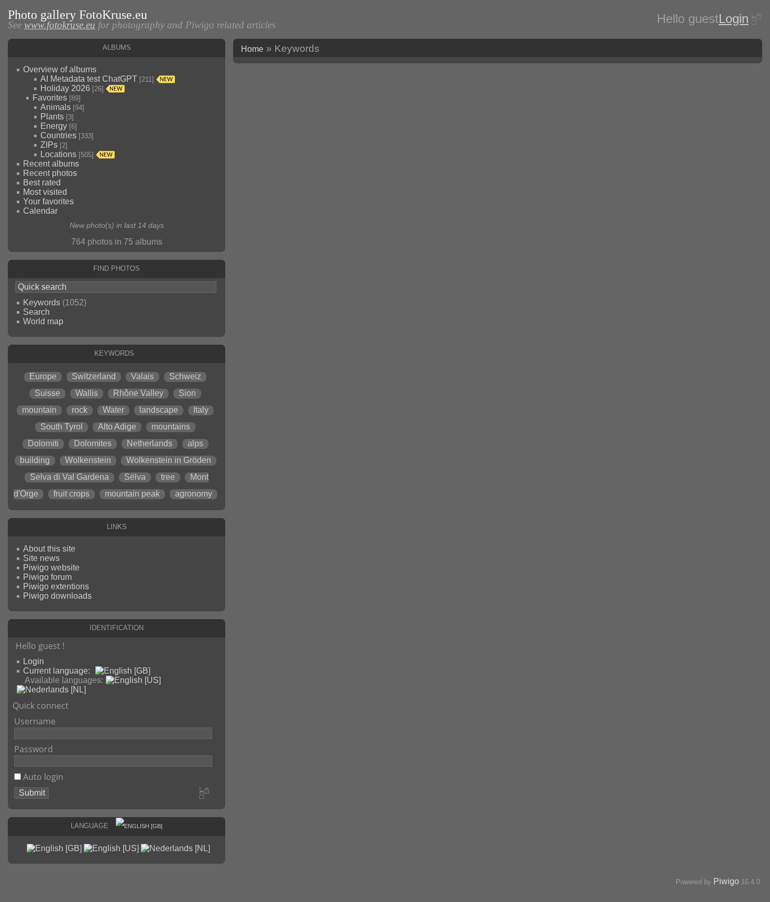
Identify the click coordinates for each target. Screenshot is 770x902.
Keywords (41, 302)
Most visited (45, 192)
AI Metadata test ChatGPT (88, 78)
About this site (49, 548)
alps (195, 443)
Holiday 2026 (65, 88)
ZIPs (49, 144)
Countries (58, 135)
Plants (52, 116)
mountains (170, 426)
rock (79, 409)
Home (252, 49)
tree (168, 476)
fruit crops (71, 493)
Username (35, 721)
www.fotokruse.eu (59, 24)
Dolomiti (43, 443)
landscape (158, 409)
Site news (41, 558)
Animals (55, 107)
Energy (53, 126)
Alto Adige (117, 426)
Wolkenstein (88, 460)
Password (33, 749)
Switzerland (94, 376)
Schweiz (185, 376)
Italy (200, 409)
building (35, 460)
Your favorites (48, 201)
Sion (187, 393)
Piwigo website (51, 567)
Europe (43, 376)
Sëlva (135, 476)
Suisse (47, 393)
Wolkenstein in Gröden (168, 460)
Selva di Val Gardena (69, 476)
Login (734, 19)
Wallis (86, 393)
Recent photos (50, 173)
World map (43, 321)
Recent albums (51, 163)
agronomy (193, 493)
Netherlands (149, 443)
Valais (142, 376)
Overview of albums (59, 69)
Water (113, 409)
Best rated (42, 182)
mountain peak (132, 493)
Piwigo (726, 881)
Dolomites (93, 443)
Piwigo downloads (57, 595)
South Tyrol (61, 426)
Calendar (40, 210)
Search (36, 311)
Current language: (56, 670)
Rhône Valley (138, 393)
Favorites (49, 97)
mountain (39, 409)
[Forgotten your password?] (755, 19)
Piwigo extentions (56, 586)
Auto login (42, 777)
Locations (58, 154)
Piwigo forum (47, 577)
